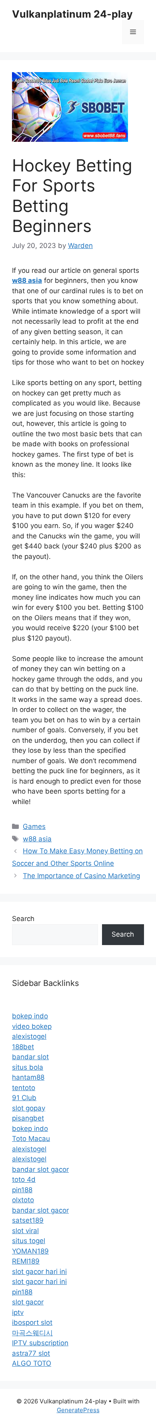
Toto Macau (31, 1139)
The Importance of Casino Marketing (81, 876)
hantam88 (28, 1077)
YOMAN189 (30, 1251)
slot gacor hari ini (39, 1272)
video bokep (32, 1026)
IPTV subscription (40, 1343)
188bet (23, 1047)
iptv (18, 1312)
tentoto (23, 1088)
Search (23, 919)
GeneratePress (78, 1410)
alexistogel (29, 1036)
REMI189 (26, 1261)
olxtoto (23, 1200)
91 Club (24, 1098)
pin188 (22, 1190)
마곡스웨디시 (32, 1333)
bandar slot (30, 1057)
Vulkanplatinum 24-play (72, 14)
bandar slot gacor (40, 1169)
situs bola (27, 1067)
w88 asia (37, 839)
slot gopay (28, 1108)
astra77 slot (31, 1353)
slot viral (25, 1231)
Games (34, 826)
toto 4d (24, 1179)
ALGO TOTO (31, 1363)
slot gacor (28, 1302)
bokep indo (30, 1016)
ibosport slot (32, 1322)
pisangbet (28, 1118)
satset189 (28, 1220)
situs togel (28, 1241)
